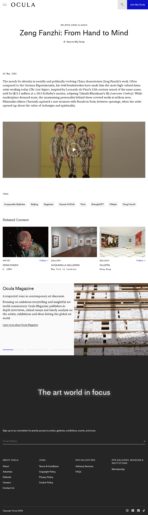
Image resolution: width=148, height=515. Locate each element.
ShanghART (97, 204)
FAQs (78, 471)
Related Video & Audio (74, 25)
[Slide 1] (12, 350)
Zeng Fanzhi (129, 204)
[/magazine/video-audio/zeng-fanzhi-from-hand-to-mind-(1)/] (22, 4)
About (6, 466)
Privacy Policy (46, 477)
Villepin (113, 204)
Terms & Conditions (49, 466)
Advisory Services (84, 466)
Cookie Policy (46, 482)
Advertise (7, 471)
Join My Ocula (137, 4)
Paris (83, 204)
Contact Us (8, 488)
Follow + (44, 260)
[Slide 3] (61, 350)
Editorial (7, 477)
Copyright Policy (47, 471)
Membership (118, 469)
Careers (7, 482)
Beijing (34, 204)
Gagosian (48, 204)
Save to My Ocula (75, 41)
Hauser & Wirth (67, 204)
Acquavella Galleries (14, 204)
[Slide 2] (37, 350)
